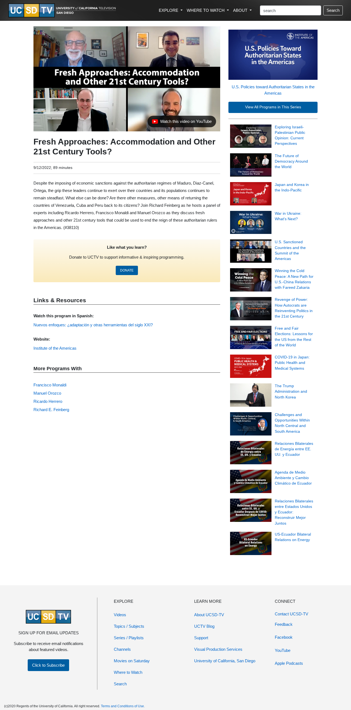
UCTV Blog (204, 626)
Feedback (284, 624)
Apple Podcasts (289, 663)
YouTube (282, 650)
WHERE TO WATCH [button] (206, 10)
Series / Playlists (129, 637)
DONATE (127, 270)
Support (201, 637)
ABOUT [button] (240, 10)
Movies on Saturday (132, 660)
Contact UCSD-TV (291, 614)
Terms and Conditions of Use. (123, 706)
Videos (120, 614)
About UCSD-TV (209, 614)
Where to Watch (128, 672)
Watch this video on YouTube (182, 123)
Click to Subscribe (48, 665)
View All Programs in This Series (273, 107)
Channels (122, 649)
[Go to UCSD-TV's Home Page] (63, 10)
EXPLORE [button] (169, 10)
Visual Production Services (218, 649)
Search (333, 10)
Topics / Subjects (129, 626)
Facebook (284, 637)
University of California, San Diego (224, 660)
